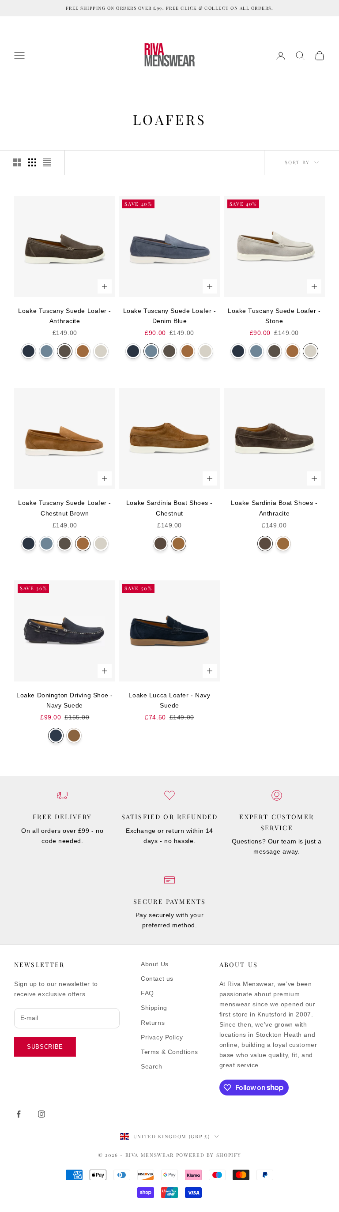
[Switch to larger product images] (17, 162)
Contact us (157, 978)
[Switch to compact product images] (47, 162)
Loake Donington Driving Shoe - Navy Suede (64, 700)
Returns (153, 1022)
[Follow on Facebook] (18, 1114)
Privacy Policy (162, 1037)
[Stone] (101, 351)
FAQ (147, 993)
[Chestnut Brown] (82, 351)
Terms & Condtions (169, 1051)
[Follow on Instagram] (41, 1114)
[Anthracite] (64, 351)
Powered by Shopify (208, 1155)
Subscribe (45, 1046)
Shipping (154, 1007)
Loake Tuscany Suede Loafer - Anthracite (64, 315)
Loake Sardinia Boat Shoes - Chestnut (169, 507)
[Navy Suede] (56, 735)
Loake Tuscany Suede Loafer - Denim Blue (169, 315)
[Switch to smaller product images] (32, 162)
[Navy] (28, 351)
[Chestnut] (178, 543)
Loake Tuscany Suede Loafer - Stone (274, 315)
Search (151, 1066)
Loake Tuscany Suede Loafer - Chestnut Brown (64, 507)
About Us (154, 963)
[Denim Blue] (46, 351)
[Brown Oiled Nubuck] (74, 735)
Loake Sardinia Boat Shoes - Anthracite (274, 507)
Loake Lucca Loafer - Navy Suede (169, 700)
